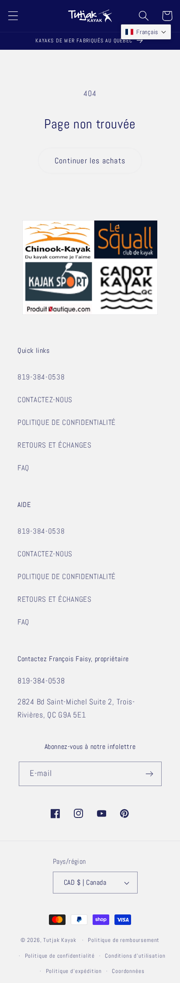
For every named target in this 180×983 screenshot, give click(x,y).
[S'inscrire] (149, 774)
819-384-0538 (41, 377)
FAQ (23, 468)
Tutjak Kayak (59, 940)
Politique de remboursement (123, 940)
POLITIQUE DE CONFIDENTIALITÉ (66, 422)
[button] (13, 16)
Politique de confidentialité (60, 955)
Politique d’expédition (74, 971)
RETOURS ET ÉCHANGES (54, 445)
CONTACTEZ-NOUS (45, 399)
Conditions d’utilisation (135, 955)
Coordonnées (128, 971)
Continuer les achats (90, 160)
